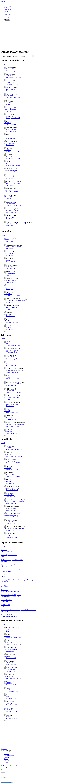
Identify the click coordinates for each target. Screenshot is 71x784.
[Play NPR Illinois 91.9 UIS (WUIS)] (5, 374)
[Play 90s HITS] (5, 140)
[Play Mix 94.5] (5, 324)
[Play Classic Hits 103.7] (5, 79)
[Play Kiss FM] (5, 700)
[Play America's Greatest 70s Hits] (5, 187)
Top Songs (7, 9)
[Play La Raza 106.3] (5, 435)
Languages (7, 14)
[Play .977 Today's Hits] (5, 277)
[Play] (3, 777)
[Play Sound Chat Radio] (5, 525)
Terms (6, 759)
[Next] (5, 777)
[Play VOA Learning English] (5, 214)
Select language (5, 767)
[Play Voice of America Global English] (5, 505)
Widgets (6, 760)
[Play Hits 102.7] (5, 153)
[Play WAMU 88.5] (5, 458)
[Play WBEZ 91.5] (5, 421)
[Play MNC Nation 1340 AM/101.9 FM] (5, 532)
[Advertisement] (35, 35)
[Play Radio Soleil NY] (5, 498)
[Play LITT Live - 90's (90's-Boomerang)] (5, 304)
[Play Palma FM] (5, 693)
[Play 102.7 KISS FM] (5, 86)
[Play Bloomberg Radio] (5, 207)
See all (3, 64)
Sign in (7, 19)
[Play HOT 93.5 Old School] (5, 133)
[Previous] (1, 777)
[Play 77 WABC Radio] (5, 478)
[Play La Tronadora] (5, 646)
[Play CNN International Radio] (5, 401)
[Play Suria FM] (5, 639)
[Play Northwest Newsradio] (5, 512)
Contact (6, 754)
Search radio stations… (7, 56)
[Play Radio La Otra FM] (5, 673)
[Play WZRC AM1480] (5, 394)
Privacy (6, 757)
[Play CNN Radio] (5, 106)
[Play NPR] (5, 367)
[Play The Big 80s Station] (5, 113)
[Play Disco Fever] (5, 331)
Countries (7, 11)
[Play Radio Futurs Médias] (5, 653)
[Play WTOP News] (5, 451)
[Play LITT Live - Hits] (5, 180)
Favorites (7, 18)
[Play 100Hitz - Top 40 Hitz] (5, 311)
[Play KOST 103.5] (5, 160)
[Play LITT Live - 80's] (5, 257)
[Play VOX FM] (5, 720)
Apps (6, 762)
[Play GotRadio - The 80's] (5, 284)
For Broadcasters (9, 755)
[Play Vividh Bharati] (5, 666)
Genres (6, 13)
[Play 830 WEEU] (5, 485)
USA (7, 4)
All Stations (7, 6)
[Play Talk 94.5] (5, 347)
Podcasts (7, 8)
